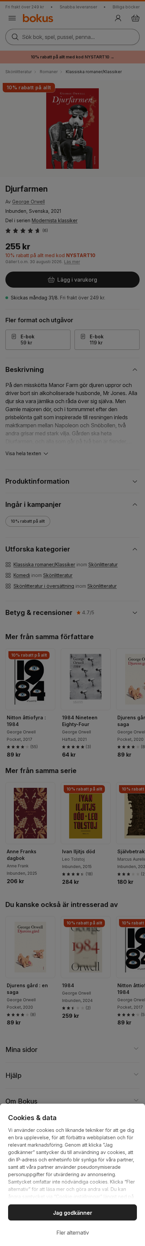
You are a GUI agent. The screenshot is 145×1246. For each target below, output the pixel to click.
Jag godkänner (72, 1212)
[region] (72, 1175)
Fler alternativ (72, 1232)
